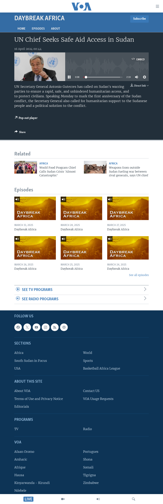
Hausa (19, 475)
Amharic (20, 460)
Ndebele (20, 490)
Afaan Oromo (24, 452)
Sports (88, 361)
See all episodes (139, 275)
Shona (87, 460)
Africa (43, 163)
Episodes (38, 28)
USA (17, 368)
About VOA (22, 391)
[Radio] (98, 499)
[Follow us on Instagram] (45, 327)
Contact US (91, 391)
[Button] (20, 133)
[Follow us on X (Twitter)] (27, 327)
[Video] (63, 499)
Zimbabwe (91, 483)
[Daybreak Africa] (35, 208)
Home (21, 28)
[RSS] (54, 327)
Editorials (21, 406)
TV (16, 429)
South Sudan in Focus (30, 361)
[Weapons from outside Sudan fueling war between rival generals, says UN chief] (95, 167)
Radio (87, 429)
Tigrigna (89, 475)
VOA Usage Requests (98, 399)
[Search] (134, 499)
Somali (88, 467)
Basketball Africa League (101, 368)
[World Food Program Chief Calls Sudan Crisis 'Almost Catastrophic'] (25, 167)
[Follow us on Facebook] (18, 327)
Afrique (19, 467)
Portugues (90, 452)
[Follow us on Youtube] (36, 327)
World (87, 353)
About (55, 28)
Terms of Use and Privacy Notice (38, 399)
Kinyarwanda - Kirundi (32, 483)
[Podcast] (64, 327)
